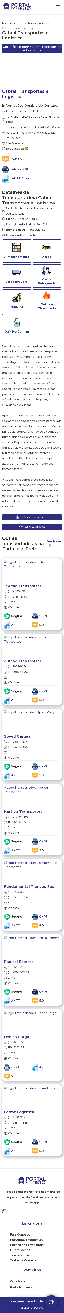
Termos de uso (21, 1255)
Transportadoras (37, 23)
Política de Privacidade (27, 1245)
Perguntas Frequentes (26, 1239)
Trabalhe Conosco (23, 1260)
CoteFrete (18, 1281)
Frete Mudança (21, 1287)
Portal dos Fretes (12, 23)
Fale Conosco (20, 1234)
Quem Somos (20, 1250)
